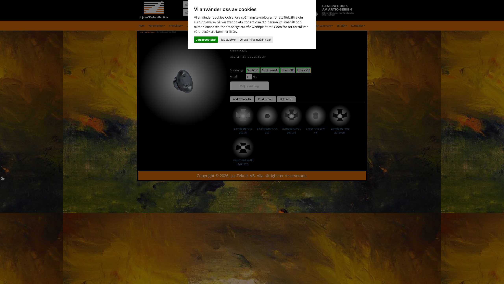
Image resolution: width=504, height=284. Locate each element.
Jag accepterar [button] (206, 39)
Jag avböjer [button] (228, 39)
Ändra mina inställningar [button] (255, 39)
